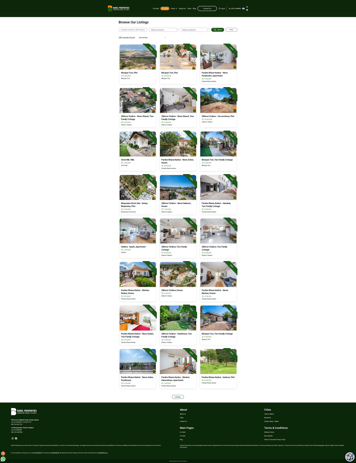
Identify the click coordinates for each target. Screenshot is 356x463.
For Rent (156, 8)
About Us (182, 8)
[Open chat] (350, 457)
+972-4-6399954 (236, 8)
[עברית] (243, 8)
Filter (231, 30)
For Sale (165, 8)
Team (189, 8)
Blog (194, 8)
